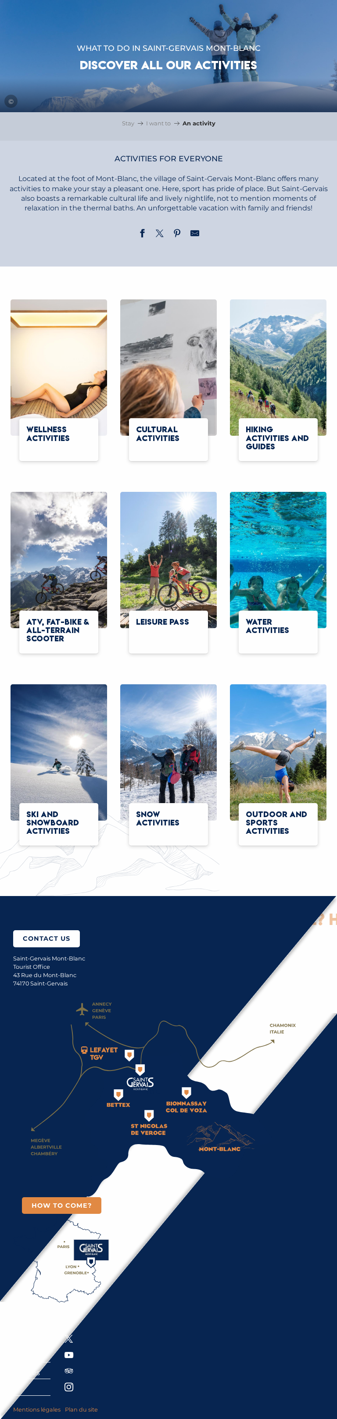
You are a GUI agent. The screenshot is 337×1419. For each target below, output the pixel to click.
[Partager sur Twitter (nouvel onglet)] (159, 234)
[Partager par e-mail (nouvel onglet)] (194, 234)
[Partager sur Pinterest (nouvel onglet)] (177, 234)
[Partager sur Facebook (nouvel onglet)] (142, 234)
